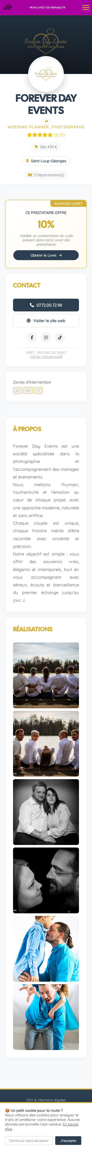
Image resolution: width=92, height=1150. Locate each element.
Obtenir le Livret (44, 255)
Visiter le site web (49, 320)
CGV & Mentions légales (46, 1100)
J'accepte (68, 1141)
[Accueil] (8, 8)
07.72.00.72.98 (49, 305)
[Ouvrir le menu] (85, 7)
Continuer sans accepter (29, 1141)
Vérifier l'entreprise (45, 357)
